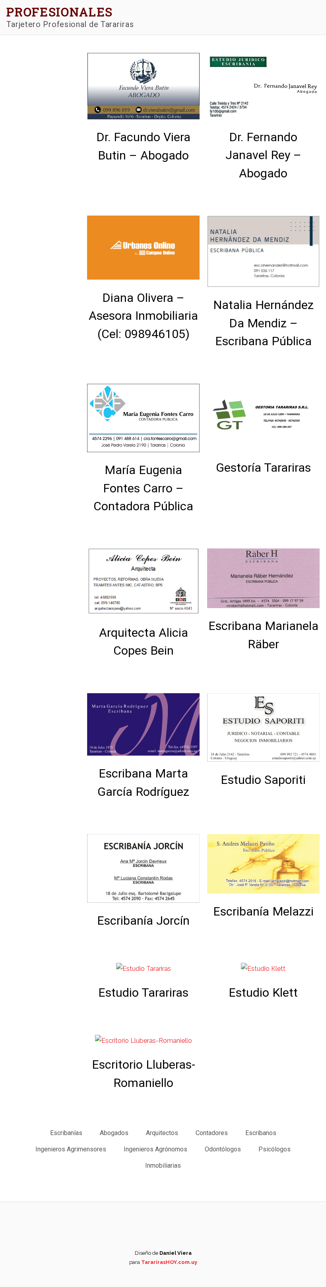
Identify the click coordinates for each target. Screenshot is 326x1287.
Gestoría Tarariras (263, 467)
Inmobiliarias (163, 1165)
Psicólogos (274, 1149)
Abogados (114, 1133)
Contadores (212, 1133)
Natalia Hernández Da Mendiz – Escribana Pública (263, 323)
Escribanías (66, 1133)
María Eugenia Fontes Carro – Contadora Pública (143, 488)
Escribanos (260, 1133)
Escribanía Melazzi (263, 911)
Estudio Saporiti (263, 780)
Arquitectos (162, 1133)
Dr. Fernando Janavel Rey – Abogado (263, 155)
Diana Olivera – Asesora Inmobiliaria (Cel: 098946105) (143, 316)
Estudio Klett (263, 992)
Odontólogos (223, 1149)
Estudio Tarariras (143, 992)
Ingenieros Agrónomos (155, 1149)
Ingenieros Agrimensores (70, 1149)
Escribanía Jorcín (143, 920)
